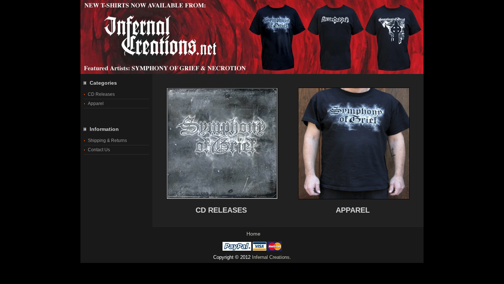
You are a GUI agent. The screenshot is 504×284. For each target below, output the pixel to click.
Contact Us (99, 149)
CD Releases (101, 94)
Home (253, 234)
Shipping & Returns (107, 140)
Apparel (96, 103)
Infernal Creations (271, 257)
